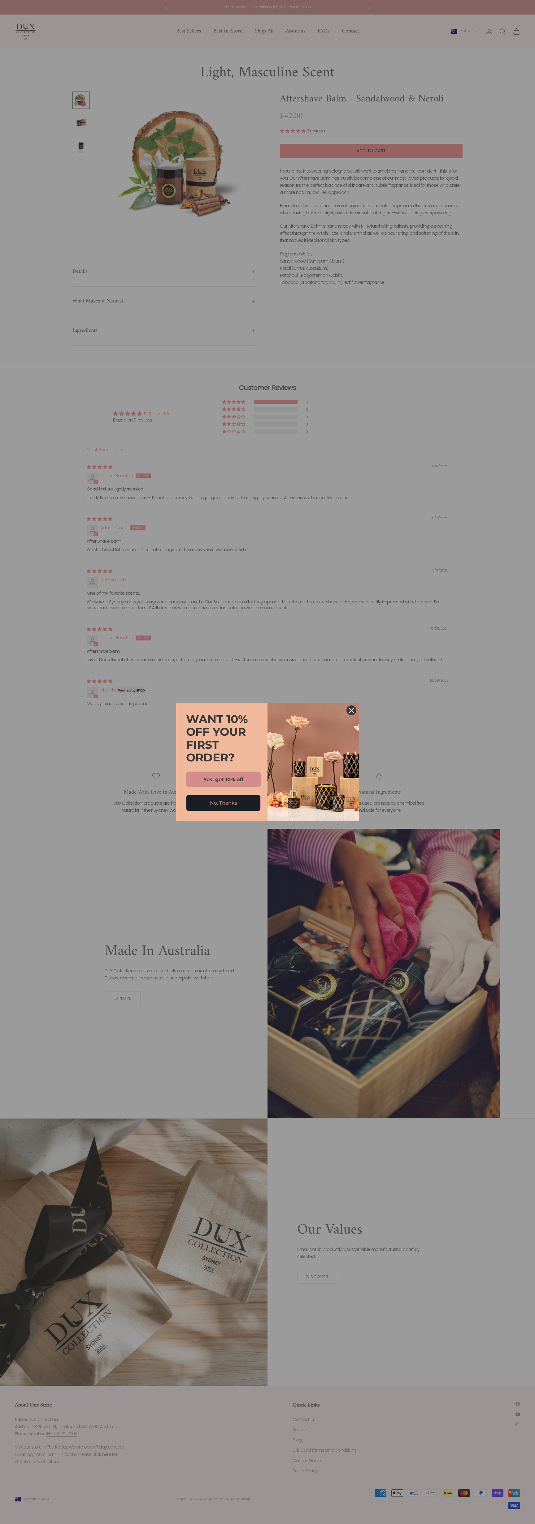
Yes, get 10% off (223, 779)
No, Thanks (223, 803)
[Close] (351, 710)
